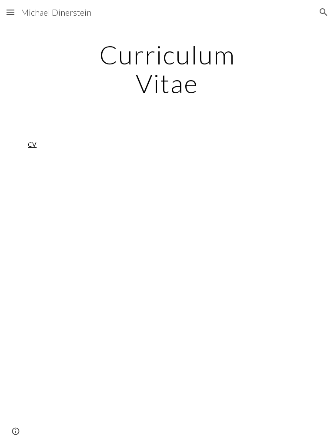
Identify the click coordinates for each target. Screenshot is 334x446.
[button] (10, 12)
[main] (167, 69)
